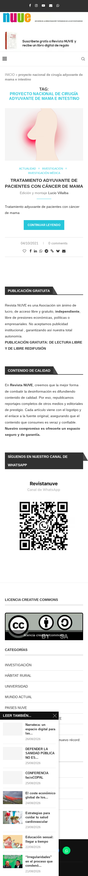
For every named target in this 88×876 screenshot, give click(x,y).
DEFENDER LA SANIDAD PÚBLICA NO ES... (40, 753)
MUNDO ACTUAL (18, 697)
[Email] (50, 5)
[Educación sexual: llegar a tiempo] (12, 841)
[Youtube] (43, 5)
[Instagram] (36, 5)
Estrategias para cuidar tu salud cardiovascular (37, 817)
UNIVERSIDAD (16, 686)
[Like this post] (24, 251)
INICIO (10, 75)
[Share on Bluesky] (58, 251)
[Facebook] (30, 5)
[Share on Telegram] (46, 251)
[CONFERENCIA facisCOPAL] (12, 777)
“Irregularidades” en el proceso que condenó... (39, 861)
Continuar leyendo (44, 225)
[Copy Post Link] (52, 251)
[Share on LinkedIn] (35, 251)
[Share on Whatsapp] (40, 251)
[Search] (83, 59)
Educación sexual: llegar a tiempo (39, 839)
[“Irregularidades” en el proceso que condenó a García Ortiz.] (12, 861)
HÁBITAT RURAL (18, 675)
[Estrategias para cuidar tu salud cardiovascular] (12, 817)
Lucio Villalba (58, 193)
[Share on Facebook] (31, 251)
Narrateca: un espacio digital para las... (40, 729)
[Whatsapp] (57, 5)
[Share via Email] (64, 251)
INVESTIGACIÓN (18, 665)
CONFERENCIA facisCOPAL (36, 775)
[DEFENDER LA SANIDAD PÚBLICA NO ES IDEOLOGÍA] (12, 753)
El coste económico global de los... (40, 795)
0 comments (57, 243)
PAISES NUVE (16, 708)
